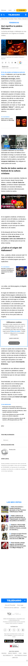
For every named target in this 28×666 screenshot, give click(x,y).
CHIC (20, 653)
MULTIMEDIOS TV (8, 655)
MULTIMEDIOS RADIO (21, 655)
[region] (14, 4)
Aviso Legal (20, 605)
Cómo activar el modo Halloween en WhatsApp (7, 119)
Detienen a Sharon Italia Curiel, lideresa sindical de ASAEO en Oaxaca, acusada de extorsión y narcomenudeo (17, 528)
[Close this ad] (27, 661)
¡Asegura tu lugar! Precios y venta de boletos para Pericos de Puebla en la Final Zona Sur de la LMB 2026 (18, 536)
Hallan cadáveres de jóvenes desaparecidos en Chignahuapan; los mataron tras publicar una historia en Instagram (17, 519)
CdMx (10, 10)
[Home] (14, 15)
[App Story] (19, 641)
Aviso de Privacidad (10, 605)
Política (19, 18)
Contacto (23, 607)
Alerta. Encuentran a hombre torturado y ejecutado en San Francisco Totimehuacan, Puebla (17, 509)
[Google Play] (9, 641)
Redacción (5, 66)
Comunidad (10, 18)
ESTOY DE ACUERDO (14, 343)
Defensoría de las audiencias (11, 607)
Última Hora (4, 18)
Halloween (5, 440)
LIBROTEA (15, 657)
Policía (15, 18)
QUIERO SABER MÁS (14, 338)
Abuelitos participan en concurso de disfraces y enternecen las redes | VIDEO (7, 271)
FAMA (25, 653)
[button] (2, 62)
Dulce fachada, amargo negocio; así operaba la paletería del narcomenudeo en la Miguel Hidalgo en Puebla (17, 546)
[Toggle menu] (1, 14)
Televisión (24, 18)
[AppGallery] (14, 646)
